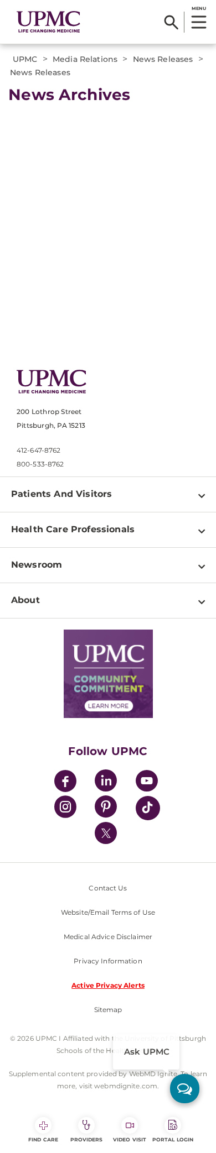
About (25, 600)
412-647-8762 (38, 450)
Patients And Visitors (61, 494)
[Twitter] (106, 833)
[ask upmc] (184, 1088)
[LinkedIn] (106, 782)
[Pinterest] (106, 808)
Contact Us (108, 888)
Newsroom (36, 564)
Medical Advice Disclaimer (108, 936)
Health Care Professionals (73, 529)
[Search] (171, 22)
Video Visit (129, 1139)
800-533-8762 (40, 464)
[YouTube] (147, 782)
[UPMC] (48, 22)
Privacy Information (108, 961)
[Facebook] (65, 782)
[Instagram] (65, 808)
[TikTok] (148, 808)
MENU (198, 8)
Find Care (43, 1139)
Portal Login (172, 1139)
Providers (86, 1139)
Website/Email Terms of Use (108, 912)
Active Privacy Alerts (108, 985)
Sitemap (108, 1009)
